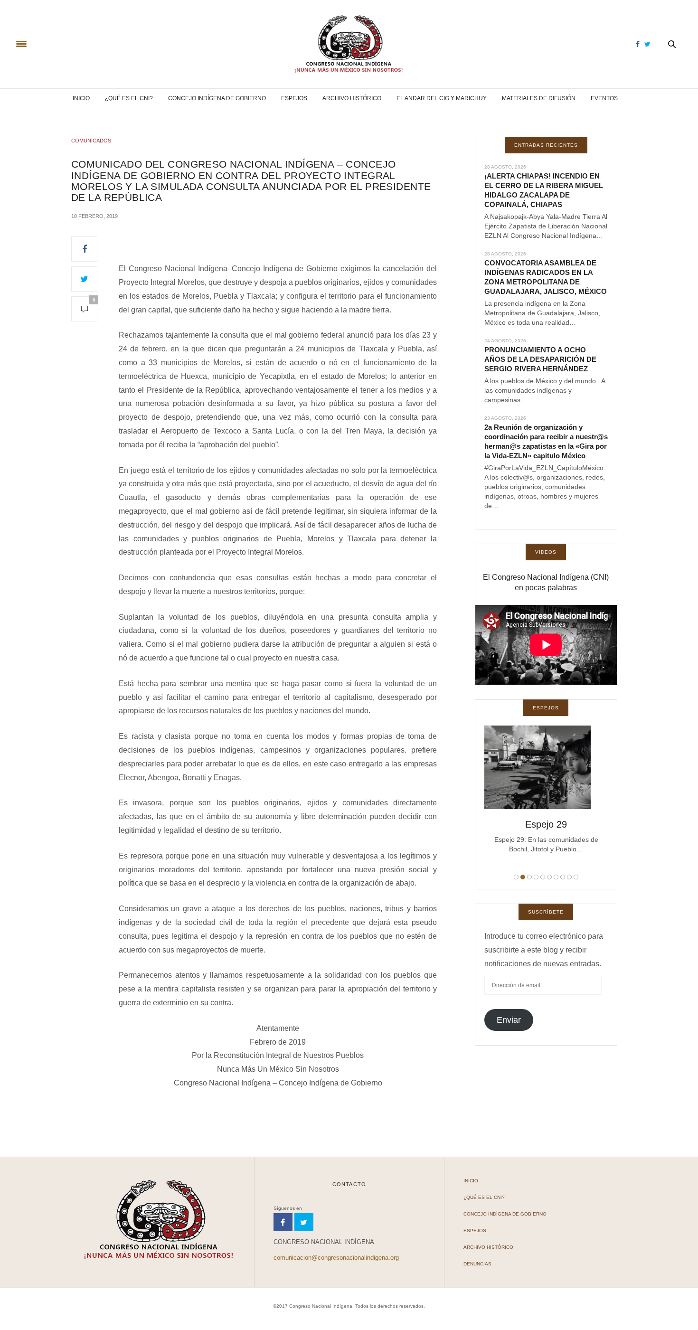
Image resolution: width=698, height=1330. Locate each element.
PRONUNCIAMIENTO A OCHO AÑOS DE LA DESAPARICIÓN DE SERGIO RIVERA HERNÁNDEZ (540, 359)
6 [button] (549, 877)
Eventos (604, 98)
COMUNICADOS (91, 140)
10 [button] (576, 877)
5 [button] (542, 877)
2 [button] (522, 877)
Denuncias (477, 1263)
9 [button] (569, 877)
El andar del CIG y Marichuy (441, 98)
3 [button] (529, 877)
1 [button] (516, 877)
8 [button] (562, 877)
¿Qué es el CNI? (129, 98)
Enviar (509, 1020)
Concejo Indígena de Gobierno (217, 98)
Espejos (294, 98)
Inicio (81, 98)
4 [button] (536, 877)
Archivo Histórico (351, 98)
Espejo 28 (546, 824)
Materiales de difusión (538, 98)
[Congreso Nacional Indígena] (349, 44)
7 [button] (556, 877)
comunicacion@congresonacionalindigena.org (336, 1257)
